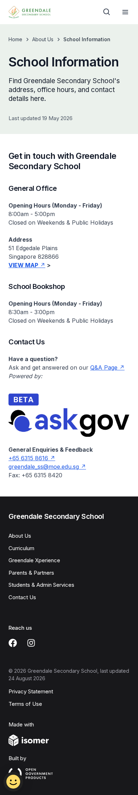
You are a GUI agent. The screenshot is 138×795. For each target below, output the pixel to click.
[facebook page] (12, 643)
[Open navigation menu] (125, 12)
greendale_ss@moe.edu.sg (43, 466)
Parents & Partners (31, 572)
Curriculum (21, 548)
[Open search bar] (106, 12)
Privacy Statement (30, 691)
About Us (42, 39)
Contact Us (22, 597)
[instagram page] (31, 643)
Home (15, 39)
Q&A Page (103, 367)
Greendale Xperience (34, 560)
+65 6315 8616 (28, 458)
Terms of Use (25, 703)
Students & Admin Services (41, 584)
